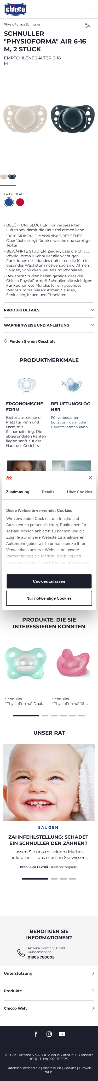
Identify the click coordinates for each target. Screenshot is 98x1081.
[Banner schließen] (90, 478)
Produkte (13, 990)
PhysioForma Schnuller (22, 24)
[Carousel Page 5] (72, 715)
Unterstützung (18, 973)
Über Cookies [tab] (79, 492)
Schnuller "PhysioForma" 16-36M (68, 701)
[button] (49, 119)
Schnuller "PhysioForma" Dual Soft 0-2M (23, 701)
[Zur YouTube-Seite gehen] (62, 1034)
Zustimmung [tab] (17, 492)
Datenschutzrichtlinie (23, 1068)
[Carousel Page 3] (54, 715)
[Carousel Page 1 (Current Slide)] (26, 715)
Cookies (70, 1068)
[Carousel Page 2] (45, 715)
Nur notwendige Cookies (49, 598)
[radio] (9, 202)
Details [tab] (48, 492)
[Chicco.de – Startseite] (15, 9)
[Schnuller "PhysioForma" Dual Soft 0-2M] (25, 665)
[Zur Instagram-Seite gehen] (49, 1034)
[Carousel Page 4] (63, 715)
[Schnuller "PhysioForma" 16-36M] (72, 665)
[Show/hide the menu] (91, 9)
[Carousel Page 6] (81, 715)
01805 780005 (41, 957)
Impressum (52, 1068)
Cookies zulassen (49, 581)
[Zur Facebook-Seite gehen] (36, 1034)
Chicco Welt (15, 1008)
